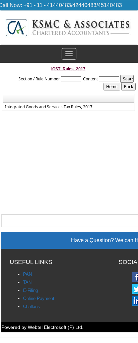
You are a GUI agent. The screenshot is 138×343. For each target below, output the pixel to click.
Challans (31, 306)
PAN (27, 274)
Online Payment (38, 298)
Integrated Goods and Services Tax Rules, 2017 (48, 107)
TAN (27, 282)
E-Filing (30, 290)
